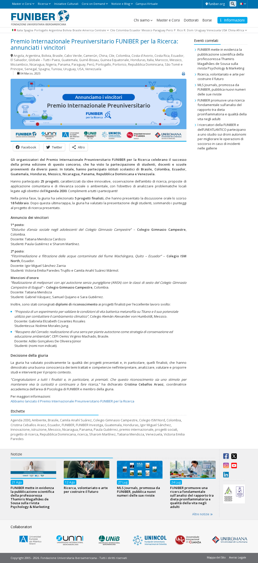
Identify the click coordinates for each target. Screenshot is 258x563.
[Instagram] (226, 466)
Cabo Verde (73, 56)
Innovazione (20, 429)
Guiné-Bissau (89, 60)
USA (224, 30)
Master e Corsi (21, 4)
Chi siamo (141, 20)
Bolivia (67, 30)
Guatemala (69, 60)
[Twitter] (234, 457)
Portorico (119, 64)
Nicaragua (36, 64)
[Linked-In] (226, 475)
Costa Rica (162, 56)
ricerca (82, 434)
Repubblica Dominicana (145, 64)
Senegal (30, 69)
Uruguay (200, 30)
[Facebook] (226, 457)
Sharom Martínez (102, 434)
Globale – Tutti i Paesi (44, 60)
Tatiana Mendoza (130, 434)
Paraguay (159, 30)
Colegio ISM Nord (152, 420)
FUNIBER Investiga (89, 425)
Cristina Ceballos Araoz (28, 425)
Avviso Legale (237, 557)
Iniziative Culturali (66, 4)
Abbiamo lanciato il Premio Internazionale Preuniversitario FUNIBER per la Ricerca (72, 401)
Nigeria (51, 64)
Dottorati (191, 20)
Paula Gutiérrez (106, 429)
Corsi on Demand (93, 4)
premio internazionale (136, 429)
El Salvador (19, 60)
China (232, 30)
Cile (112, 30)
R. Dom (189, 30)
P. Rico (178, 30)
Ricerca (43, 4)
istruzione (39, 429)
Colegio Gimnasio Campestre (115, 420)
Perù (169, 30)
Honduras (138, 60)
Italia (20, 30)
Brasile (77, 30)
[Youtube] (234, 466)
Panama (64, 64)
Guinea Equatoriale (114, 60)
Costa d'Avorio (142, 56)
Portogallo (41, 30)
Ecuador (135, 30)
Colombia (122, 30)
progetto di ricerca (24, 434)
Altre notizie (201, 514)
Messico (147, 30)
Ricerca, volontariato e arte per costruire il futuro (221, 76)
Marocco (161, 60)
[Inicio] (40, 17)
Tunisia (56, 69)
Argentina (55, 30)
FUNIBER (68, 425)
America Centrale (94, 30)
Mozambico (19, 64)
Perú (90, 64)
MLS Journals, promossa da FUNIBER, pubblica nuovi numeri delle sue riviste (222, 89)
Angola (19, 56)
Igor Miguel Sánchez (155, 425)
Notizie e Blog (120, 4)
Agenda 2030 (20, 420)
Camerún (90, 56)
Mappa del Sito (216, 557)
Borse (207, 20)
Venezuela (214, 30)
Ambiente (39, 420)
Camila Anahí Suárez (76, 420)
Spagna (28, 30)
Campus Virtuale (147, 4)
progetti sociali (166, 429)
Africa (240, 30)
